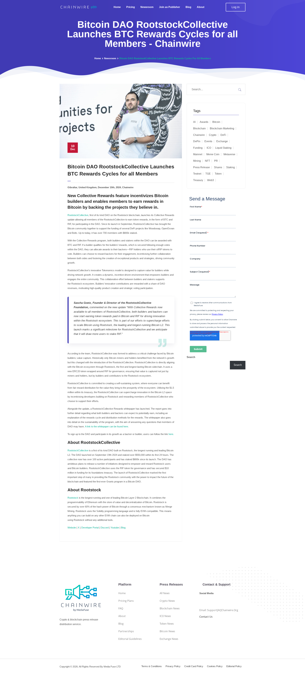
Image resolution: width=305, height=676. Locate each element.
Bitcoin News (167, 631)
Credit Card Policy (193, 666)
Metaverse (229, 154)
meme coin (212, 154)
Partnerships (126, 631)
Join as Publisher (169, 7)
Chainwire (199, 135)
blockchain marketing (222, 128)
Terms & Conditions (151, 666)
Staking (230, 167)
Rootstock (73, 497)
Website (72, 527)
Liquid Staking (223, 147)
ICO (209, 147)
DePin (196, 141)
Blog (188, 7)
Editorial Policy (234, 666)
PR (216, 160)
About (200, 7)
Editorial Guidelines (130, 639)
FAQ (120, 608)
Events (208, 141)
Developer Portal (90, 527)
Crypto (212, 135)
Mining (197, 160)
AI (194, 122)
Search (191, 357)
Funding (198, 147)
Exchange (222, 141)
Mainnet (197, 154)
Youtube (115, 527)
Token (218, 173)
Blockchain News (170, 608)
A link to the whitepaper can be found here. (107, 426)
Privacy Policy (173, 666)
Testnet (197, 173)
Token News (167, 623)
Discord (105, 527)
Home (117, 7)
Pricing (130, 7)
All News (165, 593)
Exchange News (169, 639)
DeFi (223, 135)
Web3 (210, 180)
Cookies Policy (215, 666)
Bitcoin (216, 122)
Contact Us (206, 616)
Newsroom (146, 7)
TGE (208, 173)
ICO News (165, 616)
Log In (236, 7)
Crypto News (167, 601)
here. (171, 434)
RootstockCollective (78, 215)
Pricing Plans (126, 601)
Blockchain (199, 128)
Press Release (201, 167)
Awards (204, 122)
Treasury (198, 180)
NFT (207, 160)
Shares (218, 167)
